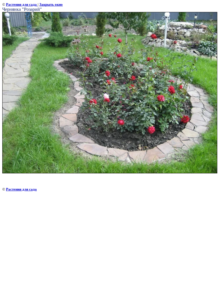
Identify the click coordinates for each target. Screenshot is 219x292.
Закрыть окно (51, 4)
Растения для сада (22, 4)
